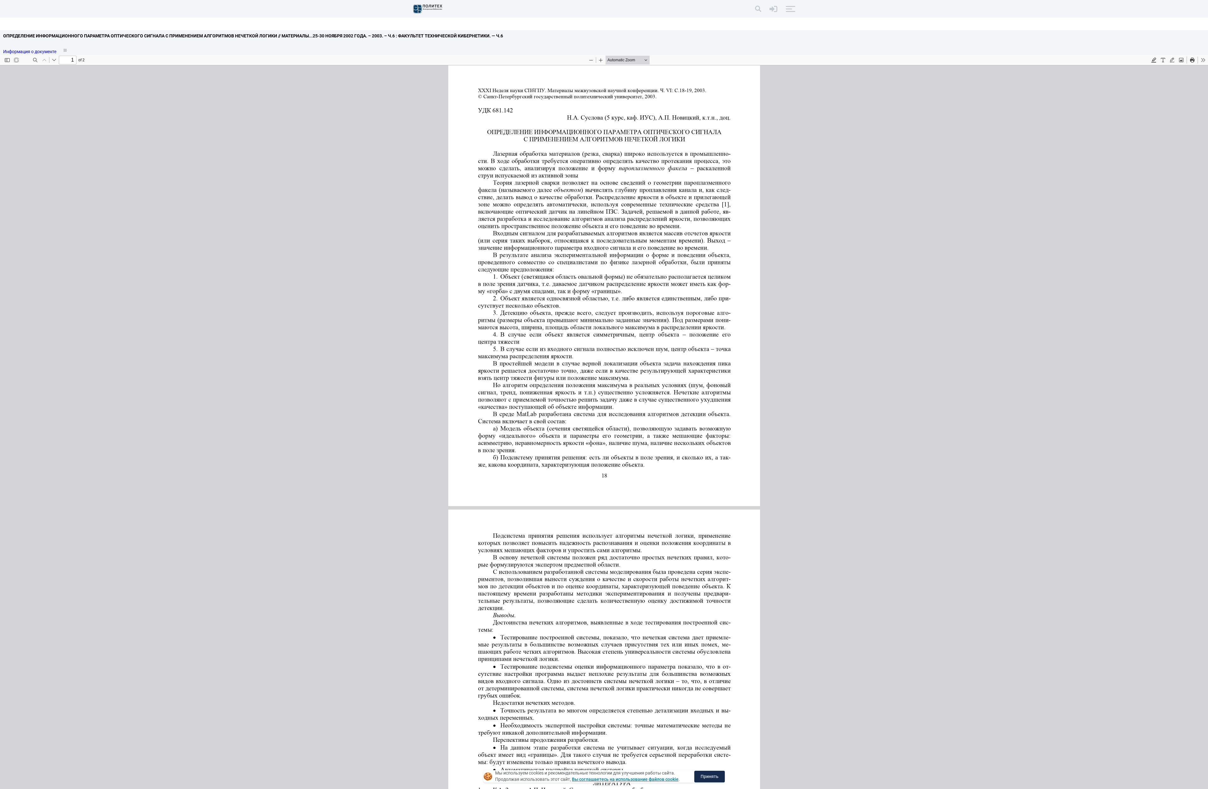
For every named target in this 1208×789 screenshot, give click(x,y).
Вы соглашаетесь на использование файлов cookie (625, 779)
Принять (710, 776)
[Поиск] (758, 9)
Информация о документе (30, 51)
